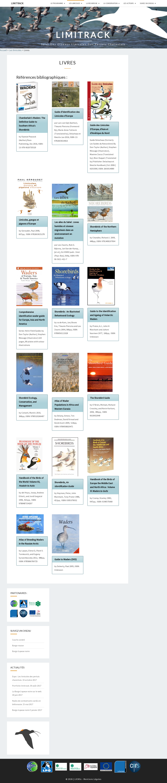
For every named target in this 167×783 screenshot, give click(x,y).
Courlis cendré (18, 639)
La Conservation (110, 3)
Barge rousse (18, 645)
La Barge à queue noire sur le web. (27, 691)
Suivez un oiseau (147, 3)
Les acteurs (129, 3)
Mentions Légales (92, 779)
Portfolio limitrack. (21, 685)
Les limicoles (74, 3)
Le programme (57, 3)
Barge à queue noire (21, 651)
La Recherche (91, 3)
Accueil (3, 50)
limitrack (17, 3)
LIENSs (78, 779)
